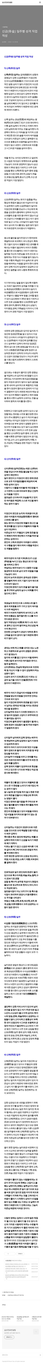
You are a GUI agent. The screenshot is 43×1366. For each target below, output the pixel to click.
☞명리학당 (8, 1260)
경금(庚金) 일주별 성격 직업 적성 (14, 1266)
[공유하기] (10, 1253)
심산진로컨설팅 (7, 2)
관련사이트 (5, 1355)
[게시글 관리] (13, 1253)
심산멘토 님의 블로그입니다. (12, 1333)
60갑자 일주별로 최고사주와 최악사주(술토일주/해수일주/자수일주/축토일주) (16, 1276)
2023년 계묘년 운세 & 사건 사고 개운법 (16, 1264)
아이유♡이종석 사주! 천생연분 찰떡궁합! (16, 1271)
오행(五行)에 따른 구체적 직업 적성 (15, 1268)
